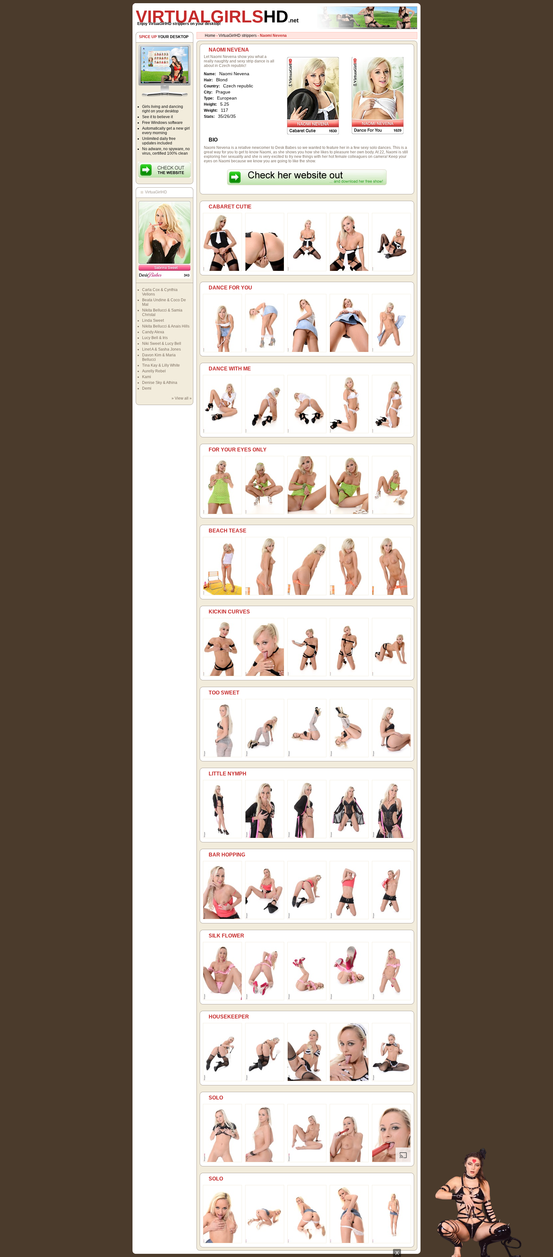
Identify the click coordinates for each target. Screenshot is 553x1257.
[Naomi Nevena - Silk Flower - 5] (391, 999)
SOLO (216, 1097)
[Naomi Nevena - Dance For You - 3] (306, 351)
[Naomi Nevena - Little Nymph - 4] (349, 837)
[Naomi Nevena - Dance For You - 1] (222, 351)
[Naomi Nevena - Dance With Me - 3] (306, 432)
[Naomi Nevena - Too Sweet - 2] (264, 756)
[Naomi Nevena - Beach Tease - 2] (264, 594)
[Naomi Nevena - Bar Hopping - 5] (391, 918)
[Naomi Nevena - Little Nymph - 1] (222, 837)
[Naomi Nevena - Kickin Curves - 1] (222, 675)
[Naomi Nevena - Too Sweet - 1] (222, 756)
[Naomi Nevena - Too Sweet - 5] (391, 756)
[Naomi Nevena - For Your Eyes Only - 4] (349, 513)
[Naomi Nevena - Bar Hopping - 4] (349, 918)
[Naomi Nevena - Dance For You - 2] (264, 351)
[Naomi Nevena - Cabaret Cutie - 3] (306, 270)
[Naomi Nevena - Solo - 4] (349, 1161)
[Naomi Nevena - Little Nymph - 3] (306, 837)
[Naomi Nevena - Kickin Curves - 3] (306, 675)
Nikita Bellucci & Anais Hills (165, 326)
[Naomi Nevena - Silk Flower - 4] (349, 999)
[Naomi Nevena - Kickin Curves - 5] (391, 675)
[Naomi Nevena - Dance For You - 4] (349, 351)
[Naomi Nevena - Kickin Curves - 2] (264, 675)
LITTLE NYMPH (227, 773)
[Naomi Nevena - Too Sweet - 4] (349, 756)
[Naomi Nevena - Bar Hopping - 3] (306, 918)
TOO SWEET (224, 692)
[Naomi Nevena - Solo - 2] (264, 1161)
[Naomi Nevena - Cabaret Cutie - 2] (264, 270)
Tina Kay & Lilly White (161, 365)
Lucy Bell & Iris (155, 338)
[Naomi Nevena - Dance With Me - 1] (222, 432)
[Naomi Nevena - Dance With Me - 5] (391, 432)
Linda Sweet (153, 320)
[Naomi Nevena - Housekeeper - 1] (222, 1080)
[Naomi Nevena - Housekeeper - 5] (391, 1080)
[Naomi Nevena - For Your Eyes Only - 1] (222, 513)
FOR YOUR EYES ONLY (238, 449)
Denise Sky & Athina (159, 382)
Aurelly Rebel (154, 371)
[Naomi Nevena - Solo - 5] (391, 1161)
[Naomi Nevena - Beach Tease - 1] (222, 594)
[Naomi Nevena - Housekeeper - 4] (349, 1080)
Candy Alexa (153, 332)
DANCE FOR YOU (230, 287)
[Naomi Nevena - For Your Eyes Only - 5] (391, 513)
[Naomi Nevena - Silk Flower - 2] (264, 999)
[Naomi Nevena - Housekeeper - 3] (306, 1080)
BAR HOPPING (227, 854)
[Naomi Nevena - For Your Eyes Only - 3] (306, 513)
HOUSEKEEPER (229, 1016)
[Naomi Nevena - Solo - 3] (306, 1161)
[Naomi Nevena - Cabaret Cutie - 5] (391, 270)
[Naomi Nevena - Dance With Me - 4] (349, 432)
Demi (146, 388)
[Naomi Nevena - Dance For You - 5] (391, 351)
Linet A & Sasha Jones (161, 349)
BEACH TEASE (227, 530)
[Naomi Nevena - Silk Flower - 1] (222, 999)
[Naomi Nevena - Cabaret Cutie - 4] (349, 270)
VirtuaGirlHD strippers (238, 35)
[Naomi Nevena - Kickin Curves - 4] (349, 675)
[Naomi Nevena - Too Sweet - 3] (306, 756)
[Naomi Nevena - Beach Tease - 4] (349, 594)
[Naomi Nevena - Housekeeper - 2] (264, 1080)
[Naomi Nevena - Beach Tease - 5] (391, 594)
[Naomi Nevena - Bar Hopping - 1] (222, 918)
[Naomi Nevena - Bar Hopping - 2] (264, 918)
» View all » (182, 398)
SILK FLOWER (226, 935)
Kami (146, 377)
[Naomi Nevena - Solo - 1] (222, 1161)
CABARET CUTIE (230, 206)
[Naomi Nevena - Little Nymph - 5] (391, 837)
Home (210, 35)
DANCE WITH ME (230, 368)
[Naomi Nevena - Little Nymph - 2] (264, 837)
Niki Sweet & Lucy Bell (161, 343)
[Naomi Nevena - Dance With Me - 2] (264, 432)
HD (217, 16)
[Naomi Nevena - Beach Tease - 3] (306, 594)
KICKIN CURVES (229, 611)
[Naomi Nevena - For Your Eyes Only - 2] (264, 513)
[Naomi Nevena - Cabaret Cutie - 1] (222, 270)
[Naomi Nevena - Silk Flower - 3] (306, 999)
